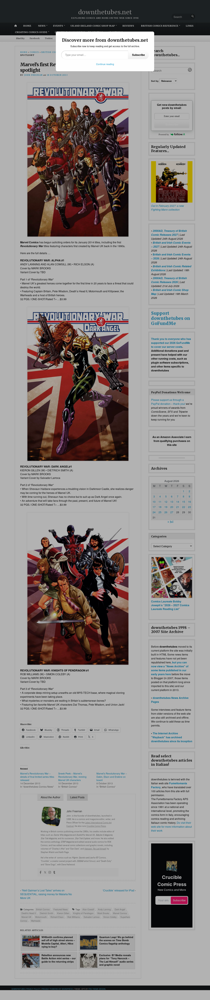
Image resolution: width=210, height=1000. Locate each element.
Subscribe (138, 55)
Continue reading (105, 64)
